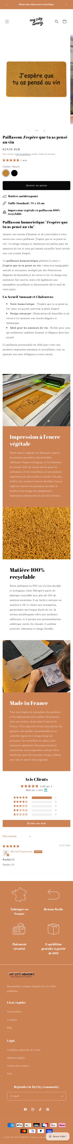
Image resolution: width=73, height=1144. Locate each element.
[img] (11, 846)
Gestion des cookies (18, 1066)
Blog (9, 1028)
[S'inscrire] (62, 1096)
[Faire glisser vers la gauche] (29, 131)
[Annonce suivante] (66, 4)
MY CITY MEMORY (20, 1137)
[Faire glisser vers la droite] (44, 131)
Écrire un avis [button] (36, 823)
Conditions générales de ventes (23, 1050)
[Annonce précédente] (6, 4)
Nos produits (14, 1012)
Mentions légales (16, 1058)
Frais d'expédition (22, 154)
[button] (7, 21)
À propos (12, 1020)
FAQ (9, 1074)
